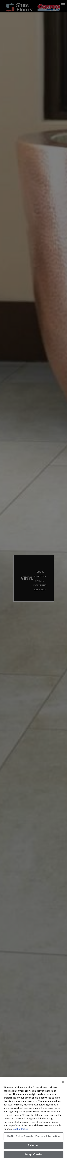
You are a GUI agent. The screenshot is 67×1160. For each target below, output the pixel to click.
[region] (33, 1118)
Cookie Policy (20, 1128)
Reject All (33, 1145)
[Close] (63, 1082)
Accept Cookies (33, 1154)
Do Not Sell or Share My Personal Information (33, 1136)
